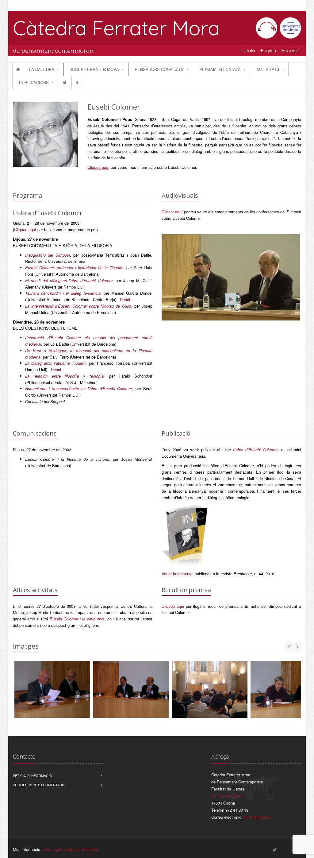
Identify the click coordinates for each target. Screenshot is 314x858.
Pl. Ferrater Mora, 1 (228, 796)
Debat (125, 299)
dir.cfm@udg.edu (258, 817)
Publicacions (34, 82)
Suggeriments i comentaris (39, 784)
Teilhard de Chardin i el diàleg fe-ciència (63, 293)
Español (291, 50)
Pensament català (220, 69)
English (268, 50)
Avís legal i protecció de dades (70, 849)
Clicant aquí (172, 212)
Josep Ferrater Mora (94, 69)
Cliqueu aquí (98, 167)
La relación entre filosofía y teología (64, 376)
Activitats (267, 69)
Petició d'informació (32, 775)
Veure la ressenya (177, 574)
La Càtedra (41, 69)
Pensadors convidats (159, 69)
